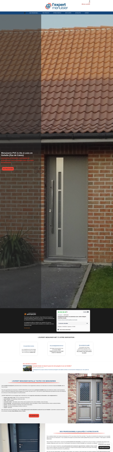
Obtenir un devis (104, 447)
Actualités (78, 12)
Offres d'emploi (57, 12)
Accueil (24, 12)
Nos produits (46, 12)
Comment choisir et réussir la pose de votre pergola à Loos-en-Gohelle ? (52, 366)
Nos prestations (33, 12)
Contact (87, 12)
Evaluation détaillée (63, 323)
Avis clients (68, 12)
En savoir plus (27, 328)
